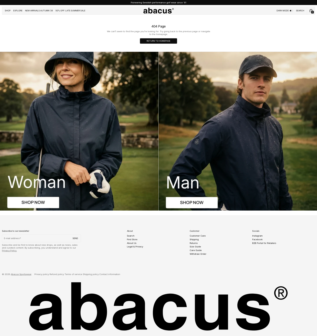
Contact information (109, 274)
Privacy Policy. (9, 250)
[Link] (158, 2)
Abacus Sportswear (21, 274)
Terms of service (73, 274)
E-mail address (12, 238)
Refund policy (57, 274)
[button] (300, 10)
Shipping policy (91, 274)
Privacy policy (41, 274)
